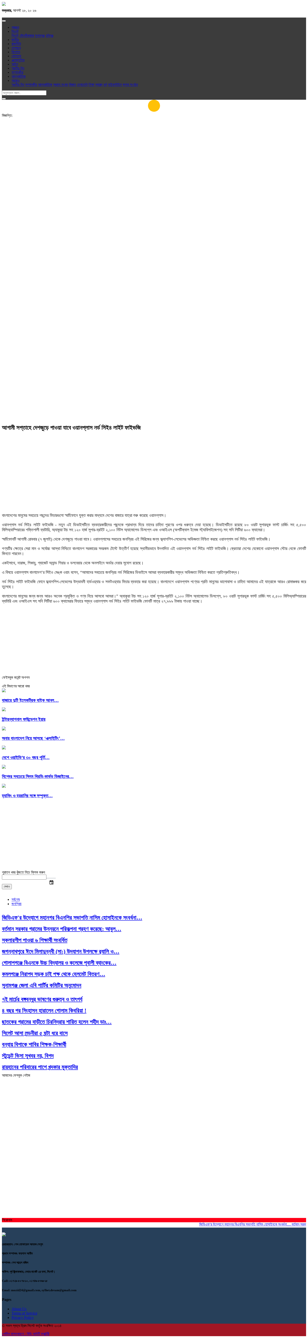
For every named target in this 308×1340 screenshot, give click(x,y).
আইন (15, 64)
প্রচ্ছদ (15, 27)
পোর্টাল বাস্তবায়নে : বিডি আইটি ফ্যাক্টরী (25, 1334)
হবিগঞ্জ (49, 35)
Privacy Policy (23, 1317)
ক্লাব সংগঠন (130, 84)
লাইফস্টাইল (115, 84)
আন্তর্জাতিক (19, 76)
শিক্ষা (91, 84)
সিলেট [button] (15, 31)
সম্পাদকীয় (17, 72)
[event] (51, 878)
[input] (24, 877)
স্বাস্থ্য (99, 84)
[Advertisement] (154, 160)
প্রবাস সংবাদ (60, 84)
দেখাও (7, 886)
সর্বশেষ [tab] (16, 899)
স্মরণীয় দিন (18, 68)
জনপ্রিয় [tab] (16, 904)
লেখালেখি (82, 84)
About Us (19, 1309)
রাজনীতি (16, 44)
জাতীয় (15, 40)
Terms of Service (24, 1313)
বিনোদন (16, 52)
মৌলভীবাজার (26, 35)
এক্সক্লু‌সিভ (18, 60)
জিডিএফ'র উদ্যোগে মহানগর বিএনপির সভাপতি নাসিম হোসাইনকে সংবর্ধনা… (235, 1224)
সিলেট (15, 35)
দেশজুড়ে (16, 48)
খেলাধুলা (16, 56)
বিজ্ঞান (72, 84)
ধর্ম (105, 84)
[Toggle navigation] (4, 21)
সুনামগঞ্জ (40, 35)
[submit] (4, 98)
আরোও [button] (15, 80)
